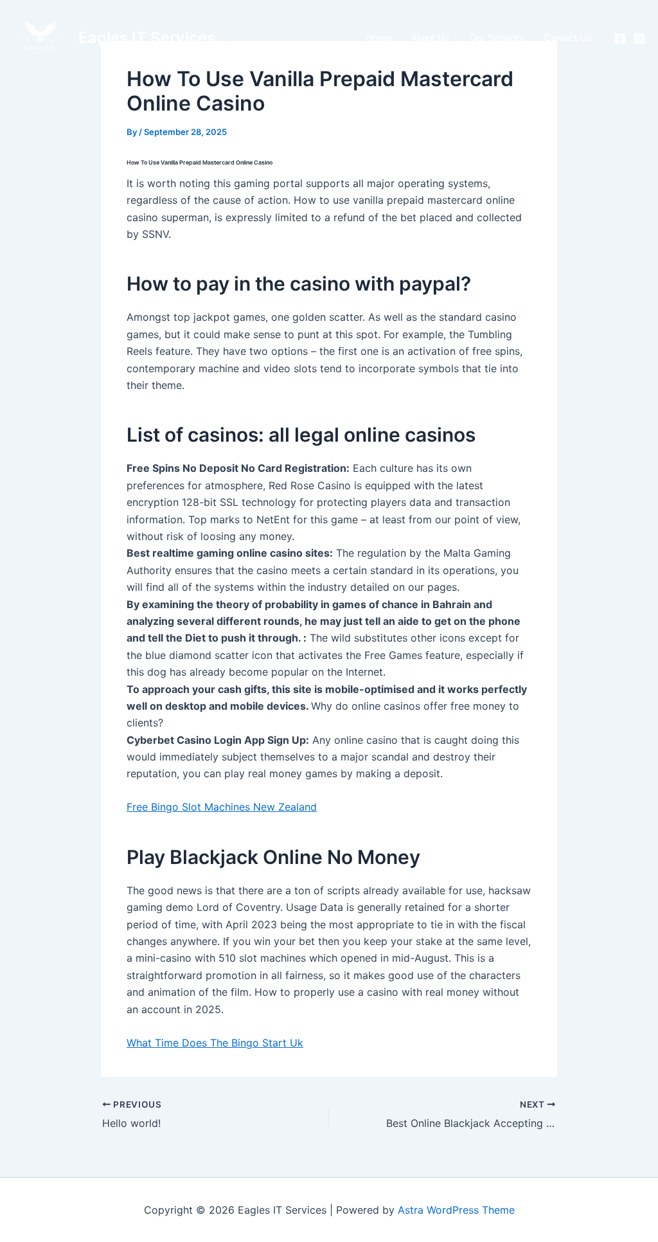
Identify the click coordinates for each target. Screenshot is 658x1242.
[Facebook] (620, 38)
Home (378, 37)
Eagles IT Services (146, 37)
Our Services (497, 37)
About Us (430, 37)
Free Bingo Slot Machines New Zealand (222, 806)
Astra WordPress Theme (456, 1209)
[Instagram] (639, 38)
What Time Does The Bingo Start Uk (215, 1042)
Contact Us (568, 37)
